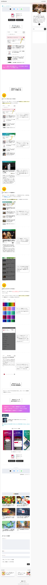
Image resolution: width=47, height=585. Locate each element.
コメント (4, 538)
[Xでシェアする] (10, 9)
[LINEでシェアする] (21, 9)
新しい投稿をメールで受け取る (8, 561)
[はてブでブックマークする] (18, 9)
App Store (20, 19)
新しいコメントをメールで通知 (8, 559)
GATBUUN (4, 1)
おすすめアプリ (27, 474)
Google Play (12, 19)
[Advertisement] (16, 77)
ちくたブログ (43, 1)
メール (3, 555)
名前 (3, 551)
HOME (24, 581)
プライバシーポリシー (23, 582)
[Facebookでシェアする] (14, 9)
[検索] (45, 29)
